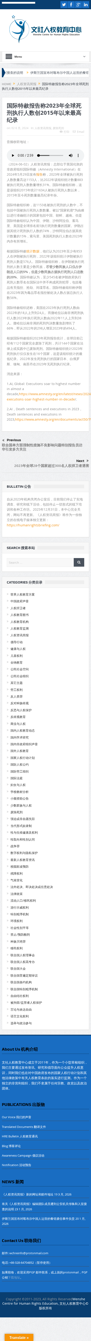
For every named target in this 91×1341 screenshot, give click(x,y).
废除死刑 (58, 128)
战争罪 (15, 846)
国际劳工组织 (19, 771)
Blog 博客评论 (11, 1146)
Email (80, 131)
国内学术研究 (19, 737)
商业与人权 (18, 724)
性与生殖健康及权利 (24, 832)
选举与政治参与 (21, 1023)
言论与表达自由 (21, 1009)
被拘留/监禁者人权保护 (26, 1002)
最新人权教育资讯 (22, 860)
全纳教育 (16, 662)
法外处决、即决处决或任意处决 (31, 887)
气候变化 (16, 880)
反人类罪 (16, 696)
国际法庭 (16, 778)
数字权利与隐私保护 (24, 853)
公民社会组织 (19, 676)
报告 (39, 174)
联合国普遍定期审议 (24, 975)
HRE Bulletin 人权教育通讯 (20, 1136)
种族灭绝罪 (18, 941)
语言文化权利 (19, 1016)
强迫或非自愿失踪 (22, 819)
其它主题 (16, 683)
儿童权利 (16, 656)
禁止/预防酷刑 (20, 934)
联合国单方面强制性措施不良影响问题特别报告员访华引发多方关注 (42, 447)
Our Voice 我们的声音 (16, 1117)
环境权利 (16, 921)
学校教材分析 (19, 792)
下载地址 (14, 1277)
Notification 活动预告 (16, 1165)
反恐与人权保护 (21, 710)
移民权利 (16, 948)
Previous (14, 440)
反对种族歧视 (19, 703)
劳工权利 (16, 690)
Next (80, 461)
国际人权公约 (19, 764)
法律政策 (16, 894)
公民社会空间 (19, 669)
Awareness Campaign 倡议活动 (23, 1155)
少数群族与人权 (21, 805)
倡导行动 (16, 642)
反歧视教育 (18, 717)
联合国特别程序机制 (24, 989)
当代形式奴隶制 (21, 826)
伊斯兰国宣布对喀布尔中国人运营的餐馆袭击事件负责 (52, 72)
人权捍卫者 (18, 608)
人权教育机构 (19, 622)
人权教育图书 (19, 615)
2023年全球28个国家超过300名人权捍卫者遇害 (51, 465)
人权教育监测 (19, 628)
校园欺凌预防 (19, 866)
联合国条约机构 (21, 982)
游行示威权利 (19, 907)
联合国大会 (18, 968)
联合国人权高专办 (22, 962)
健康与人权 (18, 649)
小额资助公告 (19, 798)
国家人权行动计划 (22, 758)
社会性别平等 (19, 928)
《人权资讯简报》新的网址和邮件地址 (27, 1194)
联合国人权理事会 (22, 955)
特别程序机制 (19, 914)
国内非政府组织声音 (24, 744)
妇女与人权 (18, 785)
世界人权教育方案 (22, 594)
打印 (66, 131)
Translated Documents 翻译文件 (24, 1127)
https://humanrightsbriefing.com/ (33, 525)
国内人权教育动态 (22, 730)
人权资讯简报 (43, 128)
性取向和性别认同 (22, 839)
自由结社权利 (19, 996)
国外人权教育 (19, 751)
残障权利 (16, 873)
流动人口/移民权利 (23, 900)
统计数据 (32, 251)
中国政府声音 (19, 601)
